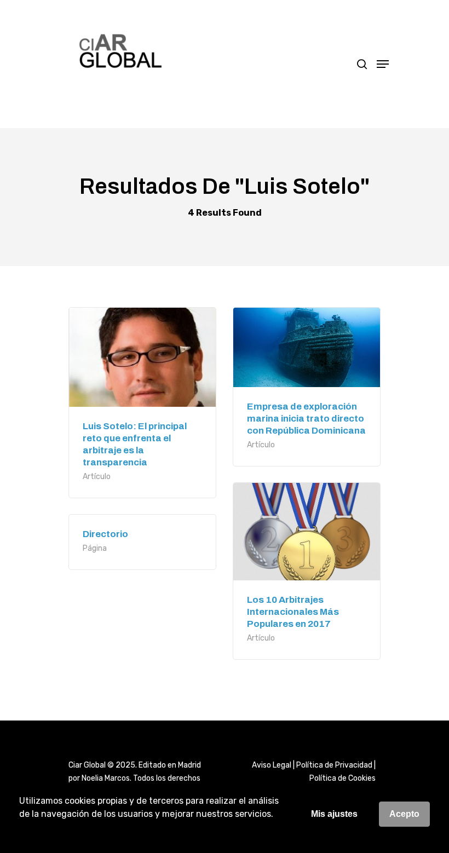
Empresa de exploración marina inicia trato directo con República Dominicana (306, 418)
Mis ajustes (334, 814)
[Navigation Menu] (383, 64)
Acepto (404, 814)
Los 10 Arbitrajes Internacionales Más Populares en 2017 (293, 612)
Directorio (105, 534)
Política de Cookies (342, 778)
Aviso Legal (271, 765)
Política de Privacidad (334, 765)
